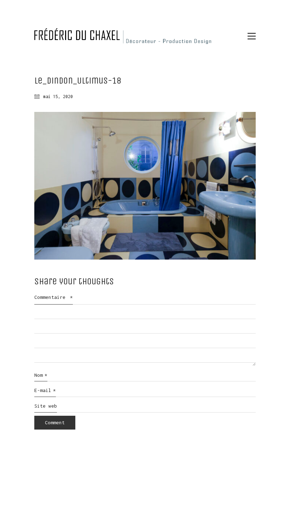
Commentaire (53, 297)
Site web (45, 406)
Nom (40, 375)
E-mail (45, 390)
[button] (252, 36)
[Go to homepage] (122, 36)
